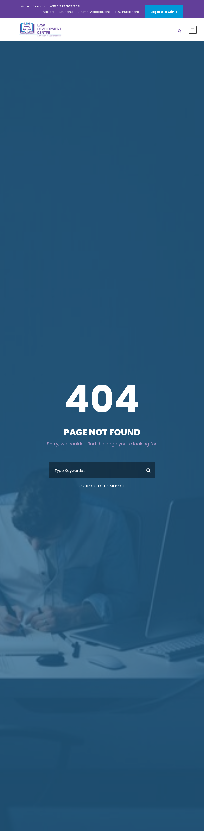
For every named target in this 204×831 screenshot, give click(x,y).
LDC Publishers (127, 11)
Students (66, 11)
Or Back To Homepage (102, 486)
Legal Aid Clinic (164, 11)
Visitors (49, 11)
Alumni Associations (94, 11)
